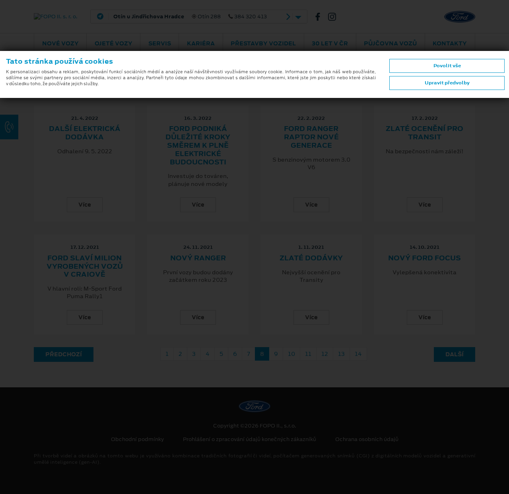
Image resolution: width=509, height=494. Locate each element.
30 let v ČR (330, 43)
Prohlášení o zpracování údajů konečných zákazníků (249, 439)
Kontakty (450, 43)
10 (291, 354)
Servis (159, 43)
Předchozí (63, 354)
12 (324, 354)
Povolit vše (447, 65)
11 (308, 354)
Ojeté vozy (113, 43)
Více (84, 205)
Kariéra (201, 43)
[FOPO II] (321, 17)
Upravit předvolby (447, 83)
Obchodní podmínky (137, 439)
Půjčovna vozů (390, 43)
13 (341, 354)
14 (358, 354)
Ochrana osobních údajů (366, 439)
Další (454, 354)
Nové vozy (60, 43)
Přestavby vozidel (263, 43)
